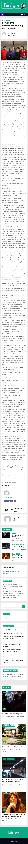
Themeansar (14, 841)
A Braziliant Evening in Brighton (11, 630)
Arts (4, 20)
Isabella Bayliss (16, 819)
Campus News (6, 725)
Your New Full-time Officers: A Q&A (12, 633)
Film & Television (20, 544)
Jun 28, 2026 (15, 559)
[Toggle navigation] (22, 14)
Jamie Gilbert (15, 749)
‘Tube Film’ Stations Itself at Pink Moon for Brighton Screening (18, 548)
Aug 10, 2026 (15, 538)
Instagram (5, 676)
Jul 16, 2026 (6, 749)
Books (18, 553)
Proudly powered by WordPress (9, 840)
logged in (12, 571)
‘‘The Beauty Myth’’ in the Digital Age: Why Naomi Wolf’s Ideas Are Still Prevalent (13, 644)
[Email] (15, 501)
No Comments (8, 718)
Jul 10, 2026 (15, 549)
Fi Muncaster (22, 549)
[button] (25, 14)
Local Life (13, 725)
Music (8, 20)
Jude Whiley (12, 33)
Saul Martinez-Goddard (18, 716)
